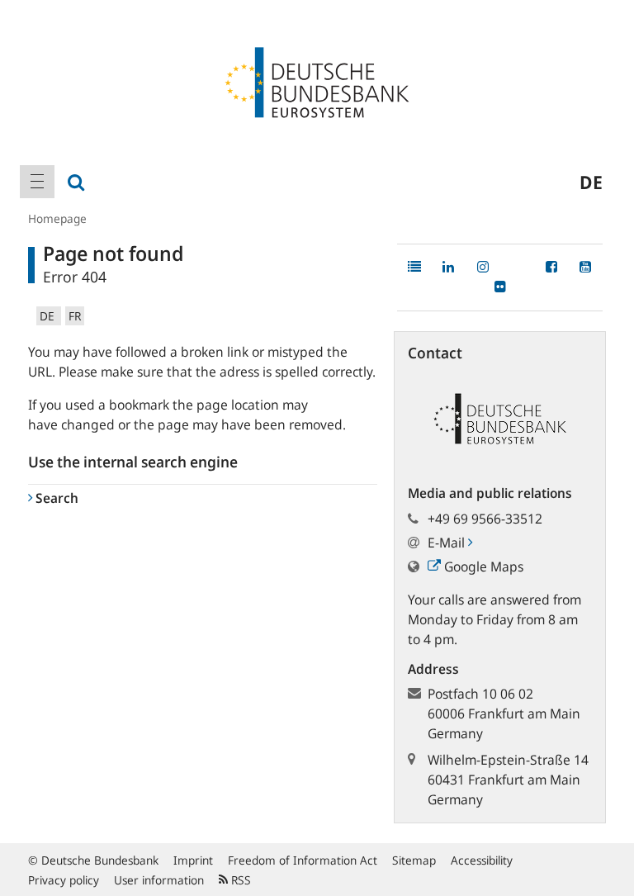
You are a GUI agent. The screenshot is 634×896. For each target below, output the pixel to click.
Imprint (193, 860)
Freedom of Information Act (302, 860)
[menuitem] (37, 181)
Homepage (57, 218)
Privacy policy (63, 880)
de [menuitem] (591, 181)
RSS (239, 880)
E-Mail (448, 542)
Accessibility (482, 860)
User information (159, 880)
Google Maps (482, 566)
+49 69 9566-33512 (485, 519)
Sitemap (414, 860)
